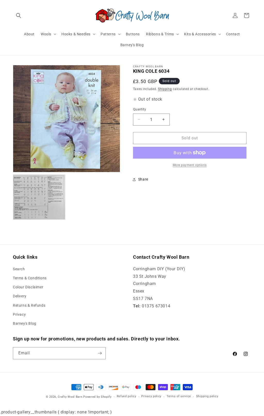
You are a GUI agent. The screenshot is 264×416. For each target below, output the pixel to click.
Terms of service (179, 396)
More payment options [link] (190, 165)
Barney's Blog (24, 323)
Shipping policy (207, 396)
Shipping (165, 89)
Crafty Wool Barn (70, 396)
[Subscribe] (99, 353)
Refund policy (126, 396)
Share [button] (143, 179)
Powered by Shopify (97, 396)
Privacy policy (151, 396)
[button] (18, 15)
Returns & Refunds (29, 305)
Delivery (20, 296)
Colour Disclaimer (28, 287)
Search (19, 269)
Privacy (19, 314)
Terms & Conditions (30, 278)
